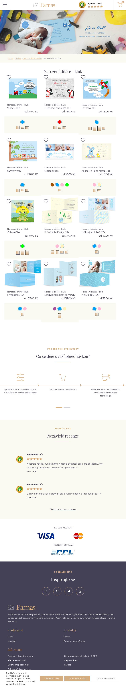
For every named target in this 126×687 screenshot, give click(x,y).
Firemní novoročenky (74, 641)
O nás (10, 636)
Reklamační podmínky (19, 669)
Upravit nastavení (105, 678)
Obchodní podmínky (18, 664)
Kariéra (67, 664)
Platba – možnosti (17, 660)
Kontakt (12, 641)
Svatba (66, 636)
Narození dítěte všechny (32, 58)
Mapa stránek (71, 660)
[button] (59, 407)
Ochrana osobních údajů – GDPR (80, 656)
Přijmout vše (52, 678)
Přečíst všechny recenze (63, 509)
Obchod (18, 58)
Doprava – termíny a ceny (20, 656)
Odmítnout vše (77, 678)
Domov (10, 58)
